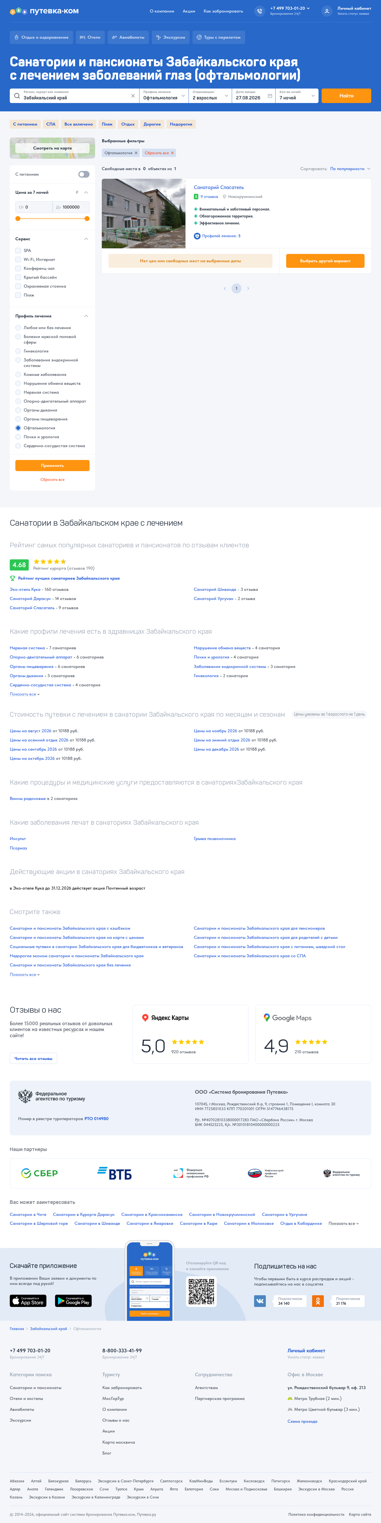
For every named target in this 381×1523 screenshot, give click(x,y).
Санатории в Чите (28, 1214)
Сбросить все (157, 153)
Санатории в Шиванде (97, 1223)
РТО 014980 (96, 1118)
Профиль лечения (33, 316)
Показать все (23, 694)
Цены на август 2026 (30, 730)
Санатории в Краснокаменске (151, 1214)
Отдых (128, 124)
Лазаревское (81, 1489)
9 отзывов (209, 196)
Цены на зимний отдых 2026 (222, 740)
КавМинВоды (201, 1481)
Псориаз (18, 848)
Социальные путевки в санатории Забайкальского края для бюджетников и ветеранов (96, 946)
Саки (214, 1489)
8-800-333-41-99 (122, 1350)
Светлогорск (171, 1481)
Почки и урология (211, 657)
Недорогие (181, 124)
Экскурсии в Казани (47, 1497)
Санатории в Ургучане (284, 1214)
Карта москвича (118, 1442)
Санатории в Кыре (198, 1223)
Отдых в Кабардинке (301, 1223)
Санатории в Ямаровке (150, 1223)
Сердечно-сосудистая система (40, 684)
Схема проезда (302, 1421)
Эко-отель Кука (25, 589)
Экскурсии (20, 1420)
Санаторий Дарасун (30, 598)
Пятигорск (280, 1481)
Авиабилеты (22, 1409)
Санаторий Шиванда (215, 589)
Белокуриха (58, 1481)
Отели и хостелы (26, 1398)
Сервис (22, 238)
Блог (106, 1453)
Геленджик (54, 1489)
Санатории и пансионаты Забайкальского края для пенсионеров (259, 928)
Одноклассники (328, 1298)
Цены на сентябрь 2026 (33, 749)
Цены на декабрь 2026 (216, 749)
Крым (139, 1489)
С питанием (25, 124)
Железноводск (309, 1481)
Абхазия (17, 1481)
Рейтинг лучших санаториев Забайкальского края (69, 578)
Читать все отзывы (33, 1058)
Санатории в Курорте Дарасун (84, 1214)
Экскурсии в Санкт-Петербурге (125, 1481)
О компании (162, 11)
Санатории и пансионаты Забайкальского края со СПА (250, 955)
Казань (16, 1497)
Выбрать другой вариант (325, 260)
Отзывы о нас (116, 1420)
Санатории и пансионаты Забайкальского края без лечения (70, 965)
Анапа (32, 1489)
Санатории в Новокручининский (222, 1214)
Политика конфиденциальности (316, 1514)
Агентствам (206, 1387)
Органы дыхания (26, 675)
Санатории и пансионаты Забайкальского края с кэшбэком (70, 928)
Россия (347, 1489)
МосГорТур (113, 1398)
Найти (346, 96)
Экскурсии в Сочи (143, 1497)
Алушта (156, 1489)
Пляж (107, 124)
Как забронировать (223, 11)
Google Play (67, 1298)
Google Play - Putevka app (199, 1283)
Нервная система (27, 647)
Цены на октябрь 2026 (32, 758)
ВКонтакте (264, 1298)
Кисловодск (254, 1481)
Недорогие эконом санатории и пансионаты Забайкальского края (77, 955)
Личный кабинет (306, 1350)
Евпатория (194, 1489)
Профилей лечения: (221, 236)
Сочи (104, 1489)
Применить (52, 465)
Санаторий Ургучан (213, 598)
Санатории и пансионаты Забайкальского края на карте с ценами (77, 937)
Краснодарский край (348, 1481)
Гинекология (206, 675)
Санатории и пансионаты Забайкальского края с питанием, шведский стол (269, 946)
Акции (189, 11)
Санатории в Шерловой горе (39, 1223)
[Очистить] (133, 96)
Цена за (46, 192)
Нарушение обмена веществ (222, 647)
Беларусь (83, 1481)
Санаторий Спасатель (219, 187)
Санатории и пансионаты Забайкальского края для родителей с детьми (266, 937)
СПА (51, 124)
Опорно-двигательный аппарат (41, 657)
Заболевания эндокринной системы (230, 666)
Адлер (15, 1489)
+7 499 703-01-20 (30, 1350)
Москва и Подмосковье (246, 1489)
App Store (19, 1298)
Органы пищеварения (32, 666)
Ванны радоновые (28, 798)
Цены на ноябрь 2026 (215, 730)
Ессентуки (228, 1481)
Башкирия (283, 1489)
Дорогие (152, 124)
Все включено (78, 124)
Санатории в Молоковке (249, 1223)
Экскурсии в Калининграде (96, 1497)
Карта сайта (360, 1514)
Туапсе (121, 1489)
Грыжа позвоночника (215, 838)
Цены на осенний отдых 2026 (39, 740)
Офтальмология (118, 153)
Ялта (174, 1489)
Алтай (36, 1481)
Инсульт (18, 838)
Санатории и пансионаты (35, 1387)
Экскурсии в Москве (316, 1489)
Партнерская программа (220, 1398)
